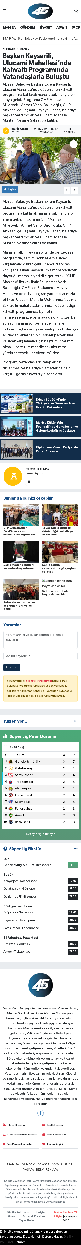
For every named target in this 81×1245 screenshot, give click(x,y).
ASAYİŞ (61, 27)
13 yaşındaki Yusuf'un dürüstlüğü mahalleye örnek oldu (57, 531)
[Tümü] (76, 721)
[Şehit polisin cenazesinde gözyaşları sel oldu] (60, 552)
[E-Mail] (29, 482)
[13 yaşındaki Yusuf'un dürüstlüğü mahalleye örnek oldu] (60, 515)
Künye (11, 1216)
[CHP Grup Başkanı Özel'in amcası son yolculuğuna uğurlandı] (21, 515)
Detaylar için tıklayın (40, 834)
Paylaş (12, 189)
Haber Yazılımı (63, 1212)
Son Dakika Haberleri (20, 1144)
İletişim (40, 1212)
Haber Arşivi (55, 1144)
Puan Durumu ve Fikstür (22, 1134)
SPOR (76, 27)
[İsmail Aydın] (12, 476)
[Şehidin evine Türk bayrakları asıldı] (60, 583)
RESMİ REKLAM (47, 1169)
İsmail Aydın (34, 473)
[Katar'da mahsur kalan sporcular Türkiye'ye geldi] (21, 589)
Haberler (9, 48)
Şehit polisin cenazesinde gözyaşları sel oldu (59, 568)
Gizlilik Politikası (18, 1212)
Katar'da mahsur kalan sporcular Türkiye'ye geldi (19, 605)
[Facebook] (40, 1113)
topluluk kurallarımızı (39, 680)
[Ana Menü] (4, 11)
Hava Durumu (16, 1125)
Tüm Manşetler (56, 1134)
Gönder (12, 667)
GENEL (24, 48)
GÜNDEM (27, 27)
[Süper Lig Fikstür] (76, 849)
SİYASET (46, 27)
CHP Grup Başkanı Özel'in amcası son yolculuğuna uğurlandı (19, 531)
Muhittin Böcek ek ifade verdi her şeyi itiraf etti (41, 38)
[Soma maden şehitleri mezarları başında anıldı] (21, 552)
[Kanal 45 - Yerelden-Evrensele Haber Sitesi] (40, 11)
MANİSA (9, 27)
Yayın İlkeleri (27, 1220)
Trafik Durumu (55, 1125)
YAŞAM (28, 1169)
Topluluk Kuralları (33, 1216)
